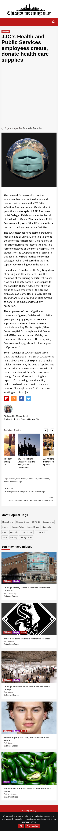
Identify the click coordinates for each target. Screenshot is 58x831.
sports (5, 527)
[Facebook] (21, 398)
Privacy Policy (29, 810)
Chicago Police (18, 527)
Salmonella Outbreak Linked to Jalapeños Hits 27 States (29, 790)
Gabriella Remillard (32, 128)
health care (32, 478)
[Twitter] (28, 398)
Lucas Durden (12, 596)
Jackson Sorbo (12, 644)
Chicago (5, 31)
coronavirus (48, 522)
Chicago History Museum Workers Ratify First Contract (27, 589)
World (20, 782)
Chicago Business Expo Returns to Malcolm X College (27, 688)
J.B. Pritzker (27, 532)
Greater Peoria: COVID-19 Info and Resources (30, 499)
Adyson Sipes (12, 797)
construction (41, 532)
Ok (21, 826)
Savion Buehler (12, 695)
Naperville (47, 527)
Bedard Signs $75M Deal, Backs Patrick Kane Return (26, 739)
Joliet (4, 537)
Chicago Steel (26, 537)
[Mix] (14, 398)
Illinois (16, 581)
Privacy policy (32, 826)
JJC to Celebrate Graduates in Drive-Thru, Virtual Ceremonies (27, 463)
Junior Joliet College (13, 481)
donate (12, 478)
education (14, 532)
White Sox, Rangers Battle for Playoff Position (27, 639)
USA (14, 782)
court (4, 532)
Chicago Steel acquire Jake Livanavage (25, 490)
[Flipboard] (6, 398)
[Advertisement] (29, 94)
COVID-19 (36, 522)
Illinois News (44, 478)
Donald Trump (34, 527)
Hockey (13, 537)
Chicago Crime (22, 522)
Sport (23, 632)
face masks (21, 478)
